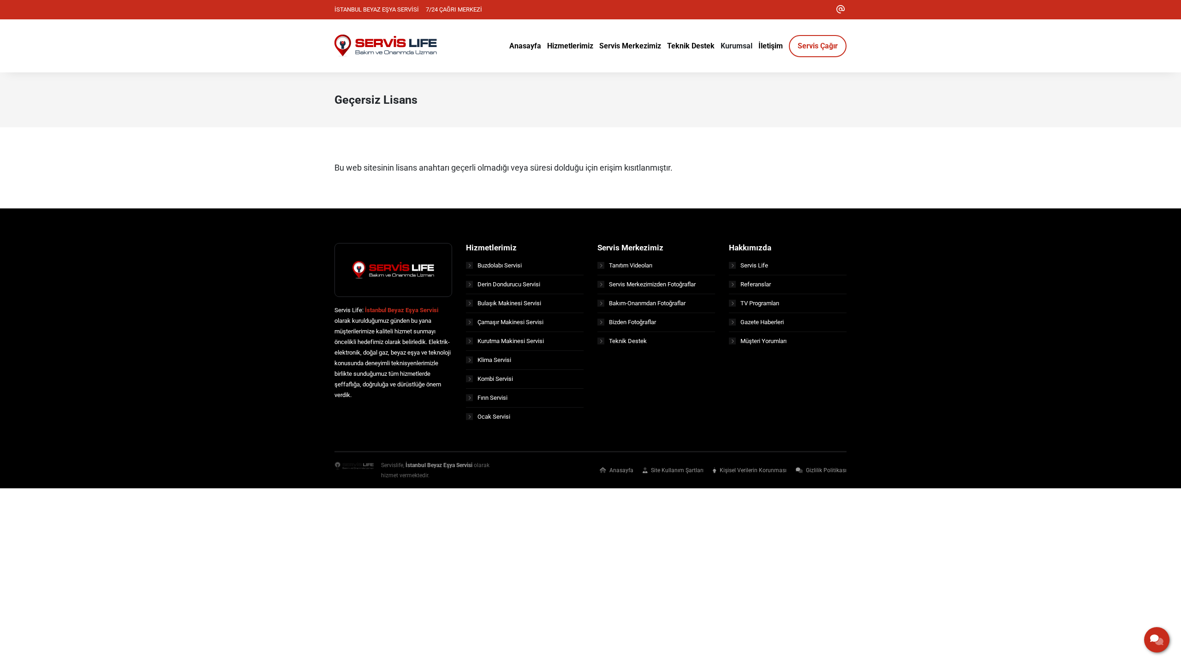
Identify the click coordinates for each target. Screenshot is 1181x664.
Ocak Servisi (493, 416)
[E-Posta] (841, 10)
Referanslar (755, 284)
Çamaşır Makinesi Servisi (510, 322)
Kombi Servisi (495, 378)
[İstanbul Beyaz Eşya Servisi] (354, 470)
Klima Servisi (494, 359)
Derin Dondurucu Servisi (508, 284)
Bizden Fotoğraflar (632, 322)
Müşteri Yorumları (763, 341)
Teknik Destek (628, 341)
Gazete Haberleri (762, 322)
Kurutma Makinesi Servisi (510, 341)
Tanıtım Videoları (630, 265)
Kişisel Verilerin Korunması (752, 470)
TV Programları (759, 303)
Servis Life (754, 265)
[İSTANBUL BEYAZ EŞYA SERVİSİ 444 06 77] (385, 45)
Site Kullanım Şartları (677, 470)
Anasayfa (620, 470)
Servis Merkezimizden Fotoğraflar (652, 284)
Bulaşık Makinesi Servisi (509, 303)
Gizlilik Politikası (826, 470)
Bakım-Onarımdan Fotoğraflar (647, 303)
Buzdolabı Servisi (499, 265)
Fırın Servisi (492, 397)
